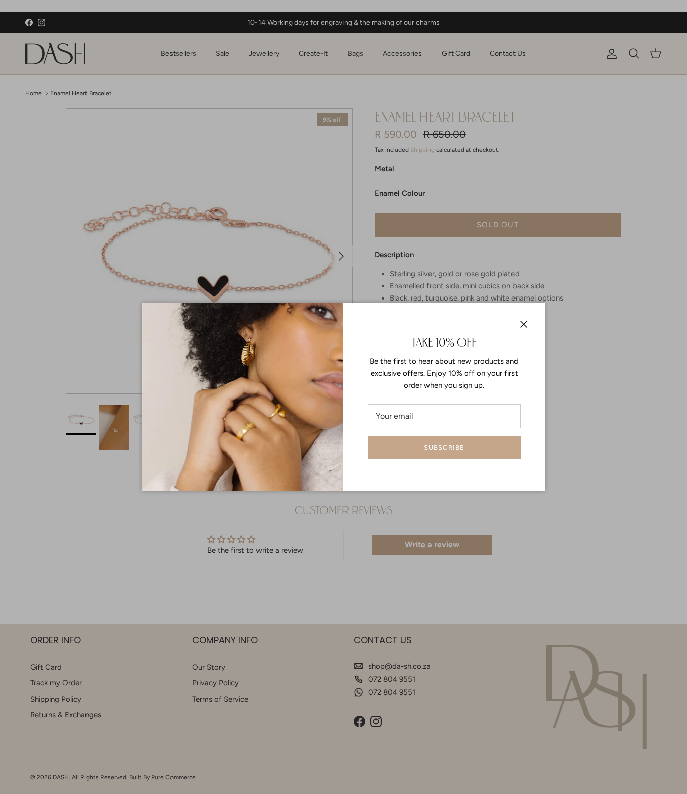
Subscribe (444, 447)
